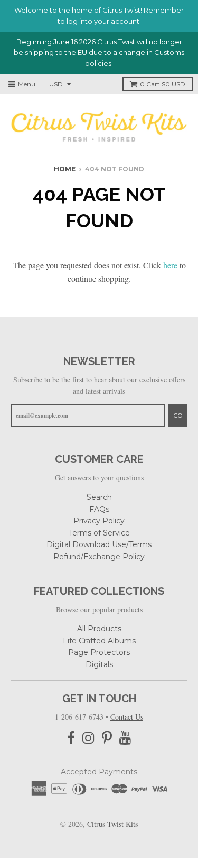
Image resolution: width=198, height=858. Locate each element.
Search (99, 497)
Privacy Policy (99, 521)
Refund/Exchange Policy (99, 556)
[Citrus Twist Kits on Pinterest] (107, 738)
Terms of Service (99, 533)
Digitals (99, 664)
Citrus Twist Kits (112, 824)
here (170, 264)
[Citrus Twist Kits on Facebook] (71, 738)
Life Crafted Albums (99, 640)
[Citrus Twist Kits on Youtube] (125, 738)
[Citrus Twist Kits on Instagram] (88, 738)
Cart (162, 84)
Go (178, 415)
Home (65, 169)
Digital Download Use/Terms (99, 544)
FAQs (99, 509)
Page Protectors (99, 652)
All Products (99, 628)
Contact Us (126, 717)
